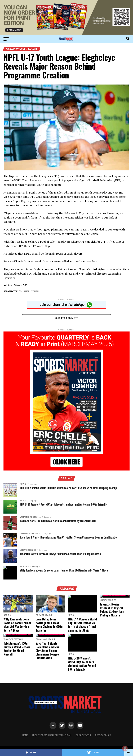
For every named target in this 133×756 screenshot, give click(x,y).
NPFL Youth (32, 291)
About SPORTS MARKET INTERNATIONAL (52, 735)
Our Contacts (83, 735)
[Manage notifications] (125, 748)
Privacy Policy (103, 735)
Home (25, 735)
